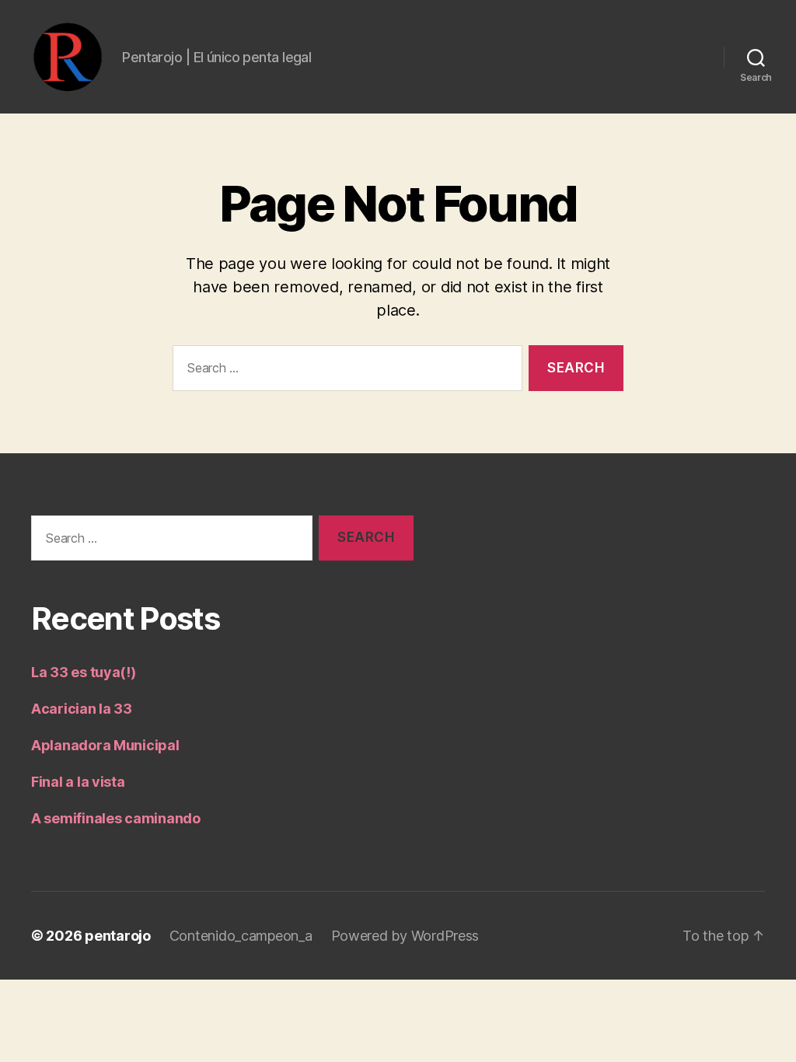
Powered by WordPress (405, 936)
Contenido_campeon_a (240, 936)
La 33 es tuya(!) (83, 672)
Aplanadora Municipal (105, 745)
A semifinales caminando (116, 818)
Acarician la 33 (81, 708)
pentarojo (118, 936)
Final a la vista (78, 782)
